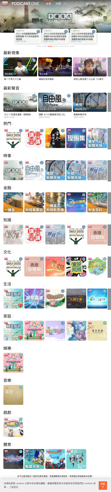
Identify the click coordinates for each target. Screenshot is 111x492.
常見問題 (90, 3)
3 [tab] (50, 46)
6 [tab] (66, 46)
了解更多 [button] (13, 487)
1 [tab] (39, 46)
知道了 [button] (103, 485)
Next (107, 22)
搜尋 (65, 3)
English (103, 3)
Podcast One (25, 3)
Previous (3, 22)
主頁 (48, 3)
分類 (58, 3)
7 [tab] (72, 46)
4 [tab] (55, 46)
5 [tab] (61, 46)
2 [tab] (44, 46)
